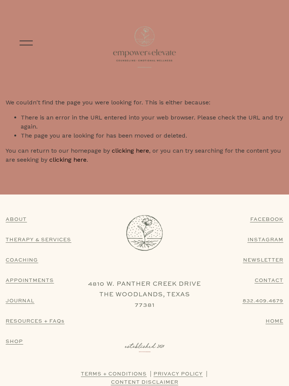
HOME (274, 320)
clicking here (130, 150)
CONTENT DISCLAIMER (144, 381)
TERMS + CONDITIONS (114, 373)
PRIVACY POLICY (178, 373)
